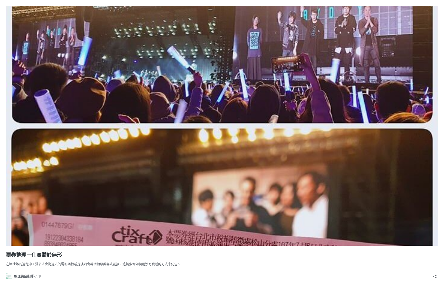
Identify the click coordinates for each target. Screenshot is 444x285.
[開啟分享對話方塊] (435, 275)
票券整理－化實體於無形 (34, 255)
